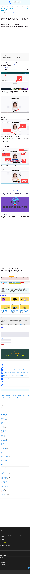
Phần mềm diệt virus (4, 460)
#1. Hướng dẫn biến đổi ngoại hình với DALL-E (8, 55)
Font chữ (2, 423)
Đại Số (3, 490)
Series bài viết (3, 467)
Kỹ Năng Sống (4, 448)
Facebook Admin (4, 542)
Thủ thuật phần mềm (5, 477)
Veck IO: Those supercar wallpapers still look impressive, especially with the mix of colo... (15, 375)
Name (2, 338)
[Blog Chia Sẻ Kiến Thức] (15, 2)
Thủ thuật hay (3, 472)
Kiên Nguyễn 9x (2, 539)
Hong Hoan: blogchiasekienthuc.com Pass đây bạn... (10, 383)
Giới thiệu (1, 557)
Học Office (2, 435)
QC (1, 464)
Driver (2, 418)
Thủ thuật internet (3, 480)
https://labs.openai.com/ (16, 64)
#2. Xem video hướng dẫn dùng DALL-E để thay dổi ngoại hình (11, 57)
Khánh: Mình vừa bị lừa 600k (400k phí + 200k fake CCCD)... (11, 378)
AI (22, 271)
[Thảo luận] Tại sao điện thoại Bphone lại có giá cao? (7, 553)
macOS (2, 455)
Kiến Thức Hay (3, 443)
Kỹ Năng (2, 444)
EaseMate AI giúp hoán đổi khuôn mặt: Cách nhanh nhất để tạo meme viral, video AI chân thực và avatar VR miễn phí (5, 304)
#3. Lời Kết (3, 59)
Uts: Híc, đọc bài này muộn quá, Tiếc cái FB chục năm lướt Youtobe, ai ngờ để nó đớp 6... (15, 369)
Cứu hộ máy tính (4, 482)
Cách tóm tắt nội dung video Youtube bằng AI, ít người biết (12, 190)
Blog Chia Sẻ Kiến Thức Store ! (15, 353)
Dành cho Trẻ (4, 445)
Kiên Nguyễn (3, 12)
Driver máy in (4, 419)
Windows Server (3, 497)
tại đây (21, 324)
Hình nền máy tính (3, 430)
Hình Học (3, 491)
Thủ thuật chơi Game (5, 473)
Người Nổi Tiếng (3, 459)
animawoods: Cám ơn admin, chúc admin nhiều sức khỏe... (11, 366)
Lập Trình (2, 451)
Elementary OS (4, 453)
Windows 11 (4, 487)
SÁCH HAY (2, 465)
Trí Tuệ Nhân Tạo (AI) (4, 494)
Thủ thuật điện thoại (5, 474)
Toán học (2, 489)
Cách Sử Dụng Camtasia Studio (6, 468)
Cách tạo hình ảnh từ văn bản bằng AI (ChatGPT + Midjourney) (13, 188)
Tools (2, 493)
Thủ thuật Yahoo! (4, 478)
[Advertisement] (15, 34)
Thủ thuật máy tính (4, 481)
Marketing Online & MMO (4, 456)
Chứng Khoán (3, 415)
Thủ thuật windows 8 (5, 486)
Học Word (3, 439)
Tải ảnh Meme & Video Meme (5, 469)
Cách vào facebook (4, 414)
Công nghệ (3, 431)
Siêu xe (3, 432)
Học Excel (3, 436)
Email (2, 341)
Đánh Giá (2, 422)
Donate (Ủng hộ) (2, 562)
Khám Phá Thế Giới (4, 440)
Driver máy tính (4, 420)
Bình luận (8, 12)
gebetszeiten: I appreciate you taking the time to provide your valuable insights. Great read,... (16, 372)
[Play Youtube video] (15, 204)
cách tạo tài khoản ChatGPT (8, 67)
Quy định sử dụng (2, 560)
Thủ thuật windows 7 (5, 485)
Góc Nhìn (2, 427)
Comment (2, 330)
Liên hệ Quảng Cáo (3, 564)
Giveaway (2, 426)
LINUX (2, 452)
